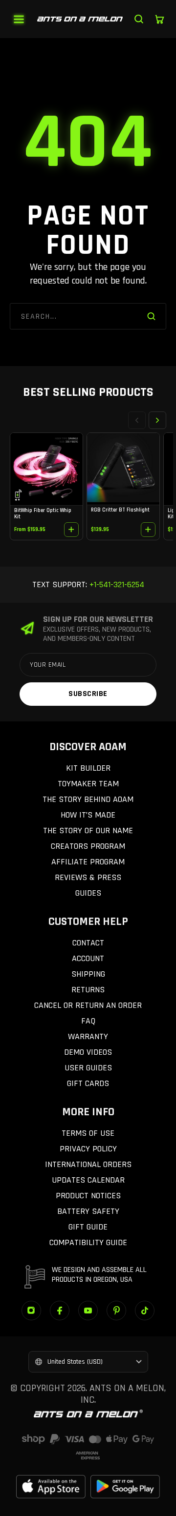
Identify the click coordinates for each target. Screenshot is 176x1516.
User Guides (88, 1067)
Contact (88, 942)
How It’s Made (88, 814)
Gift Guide (88, 1226)
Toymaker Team (88, 783)
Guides (88, 893)
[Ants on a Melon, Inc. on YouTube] (88, 1310)
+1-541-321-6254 (115, 584)
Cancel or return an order (88, 1005)
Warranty (88, 1036)
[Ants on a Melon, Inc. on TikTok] (144, 1310)
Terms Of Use (88, 1133)
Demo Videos (88, 1052)
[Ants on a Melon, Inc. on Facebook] (59, 1310)
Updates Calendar (88, 1180)
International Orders (88, 1164)
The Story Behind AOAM (88, 799)
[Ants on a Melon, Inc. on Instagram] (31, 1310)
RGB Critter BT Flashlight (120, 510)
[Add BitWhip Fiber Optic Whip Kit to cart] (71, 529)
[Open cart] (159, 19)
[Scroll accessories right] (157, 420)
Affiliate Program (88, 861)
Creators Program (88, 846)
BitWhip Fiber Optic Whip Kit (42, 513)
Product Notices (88, 1195)
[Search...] (139, 19)
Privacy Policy (88, 1148)
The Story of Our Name (88, 830)
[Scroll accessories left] (137, 420)
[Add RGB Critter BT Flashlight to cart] (148, 529)
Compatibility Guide (88, 1242)
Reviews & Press (88, 877)
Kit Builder (88, 768)
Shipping (88, 974)
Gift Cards (88, 1083)
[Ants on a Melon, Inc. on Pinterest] (116, 1310)
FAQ (88, 1020)
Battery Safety (88, 1211)
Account (88, 958)
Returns (88, 989)
